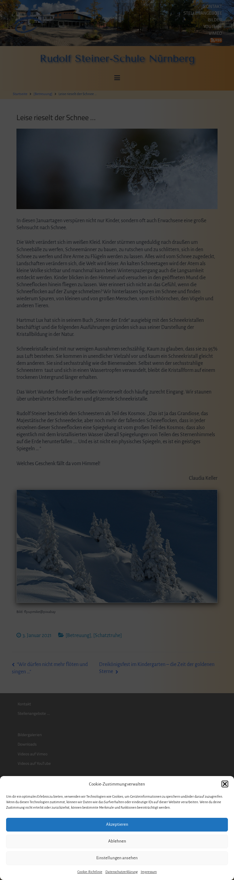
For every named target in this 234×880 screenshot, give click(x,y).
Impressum (149, 872)
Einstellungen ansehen (117, 858)
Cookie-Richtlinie (89, 872)
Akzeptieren (117, 824)
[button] (225, 784)
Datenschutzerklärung (121, 872)
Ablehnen (117, 841)
